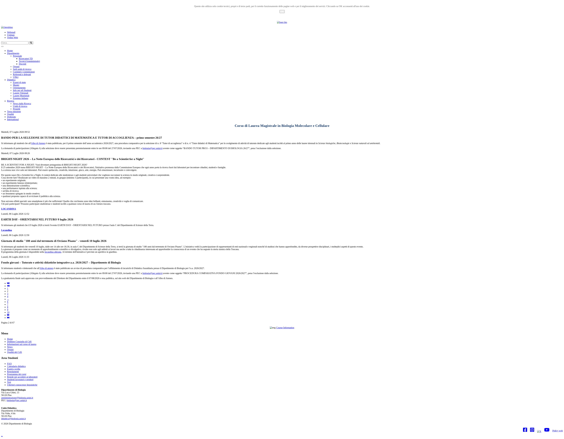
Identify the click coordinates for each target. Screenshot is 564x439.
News (9, 347)
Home (10, 50)
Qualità (10, 114)
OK (282, 11)
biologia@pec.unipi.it (152, 148)
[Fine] (8, 317)
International (13, 119)
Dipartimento (13, 53)
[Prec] (8, 286)
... (8, 299)
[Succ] (8, 315)
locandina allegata (53, 252)
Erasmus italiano (20, 98)
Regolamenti (13, 371)
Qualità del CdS (14, 352)
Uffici (15, 77)
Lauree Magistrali (21, 95)
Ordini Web (12, 37)
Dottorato (11, 117)
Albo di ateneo (46, 268)
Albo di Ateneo (38, 143)
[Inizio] (8, 283)
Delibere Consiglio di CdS (19, 341)
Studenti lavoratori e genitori (20, 379)
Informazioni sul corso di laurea (21, 344)
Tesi (9, 382)
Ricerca (10, 101)
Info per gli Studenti (22, 90)
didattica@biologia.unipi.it (13, 418)
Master (16, 85)
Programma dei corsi (16, 374)
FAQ (9, 363)
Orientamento (19, 87)
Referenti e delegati (22, 74)
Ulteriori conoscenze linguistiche (22, 385)
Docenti (22, 64)
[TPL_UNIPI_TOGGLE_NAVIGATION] (2, 46)
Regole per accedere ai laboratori (22, 377)
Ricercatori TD (26, 58)
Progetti (16, 109)
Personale (17, 56)
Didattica (11, 80)
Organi (16, 66)
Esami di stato (19, 82)
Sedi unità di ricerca (22, 69)
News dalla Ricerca (22, 103)
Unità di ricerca (20, 106)
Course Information (285, 327)
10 (8, 312)
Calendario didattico (16, 366)
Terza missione (14, 111)
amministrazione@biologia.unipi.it (17, 398)
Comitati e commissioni (24, 72)
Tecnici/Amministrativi (29, 61)
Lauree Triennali (20, 93)
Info (282, 15)
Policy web (557, 430)
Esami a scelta (13, 369)
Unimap (11, 35)
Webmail (11, 32)
